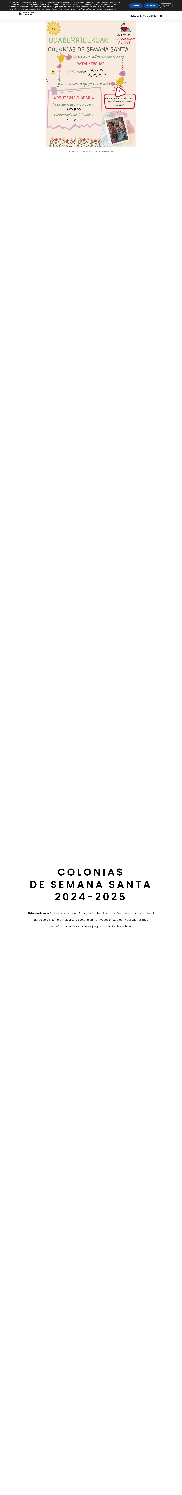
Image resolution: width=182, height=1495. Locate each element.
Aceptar (136, 5)
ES (161, 16)
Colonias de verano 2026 (143, 16)
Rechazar (151, 5)
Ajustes (166, 5)
